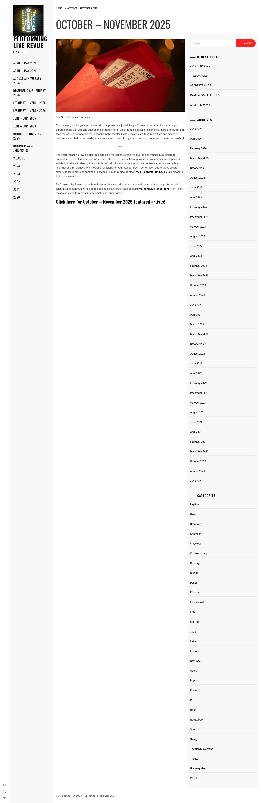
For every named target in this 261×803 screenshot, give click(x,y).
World (193, 778)
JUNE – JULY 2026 (24, 126)
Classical (195, 543)
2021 (16, 189)
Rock (193, 709)
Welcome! (19, 158)
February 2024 (198, 265)
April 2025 (196, 197)
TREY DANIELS (198, 75)
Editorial (194, 592)
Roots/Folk (196, 719)
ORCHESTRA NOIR (201, 85)
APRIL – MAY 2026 (25, 71)
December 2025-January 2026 (29, 93)
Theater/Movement (201, 749)
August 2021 (197, 412)
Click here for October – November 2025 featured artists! (110, 201)
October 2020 (198, 461)
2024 (16, 166)
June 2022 (196, 363)
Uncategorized (198, 768)
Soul (192, 729)
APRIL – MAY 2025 (25, 63)
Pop (192, 680)
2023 (16, 174)
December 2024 (199, 216)
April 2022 (196, 373)
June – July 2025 (24, 118)
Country (194, 563)
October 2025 (198, 168)
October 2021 (198, 402)
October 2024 (198, 226)
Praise (193, 690)
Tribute (194, 758)
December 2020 (199, 451)
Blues (193, 514)
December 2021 (199, 392)
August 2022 (197, 353)
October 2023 (198, 285)
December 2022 (199, 334)
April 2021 (196, 432)
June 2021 (196, 422)
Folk (192, 612)
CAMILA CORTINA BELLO (205, 95)
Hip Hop (194, 621)
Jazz (193, 631)
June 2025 (196, 187)
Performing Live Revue (30, 42)
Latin (193, 641)
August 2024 (197, 236)
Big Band (195, 504)
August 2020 (197, 471)
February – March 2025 (29, 103)
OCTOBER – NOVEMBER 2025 (27, 136)
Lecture (194, 651)
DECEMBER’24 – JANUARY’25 (23, 148)
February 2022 (198, 383)
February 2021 (198, 441)
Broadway (196, 524)
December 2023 (199, 275)
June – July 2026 (200, 66)
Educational (197, 602)
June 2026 (196, 128)
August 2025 (197, 177)
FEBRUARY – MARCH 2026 (29, 110)
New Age (195, 661)
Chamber (195, 533)
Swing (193, 739)
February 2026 (198, 148)
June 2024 (196, 246)
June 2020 (196, 480)
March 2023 (197, 324)
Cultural (194, 573)
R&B (192, 700)
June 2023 (196, 304)
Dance (193, 582)
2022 (16, 182)
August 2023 (197, 295)
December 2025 (199, 158)
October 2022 (198, 344)
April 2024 (196, 256)
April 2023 (196, 314)
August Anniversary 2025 (27, 80)
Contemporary (198, 553)
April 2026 (196, 138)
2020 (16, 197)
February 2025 (198, 207)
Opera (193, 670)
